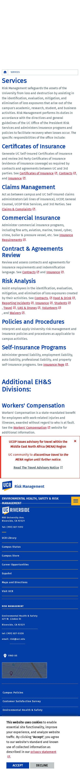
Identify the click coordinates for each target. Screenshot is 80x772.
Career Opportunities (15, 564)
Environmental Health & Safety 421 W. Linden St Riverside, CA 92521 (20, 620)
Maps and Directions (15, 582)
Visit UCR (7, 591)
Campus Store (10, 555)
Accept (18, 765)
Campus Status (11, 546)
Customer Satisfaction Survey (22, 701)
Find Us (12, 655)
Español (7, 573)
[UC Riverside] (9, 485)
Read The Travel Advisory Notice (36, 467)
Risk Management (29, 486)
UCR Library (9, 538)
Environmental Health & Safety (23, 710)
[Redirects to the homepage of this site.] (5, 72)
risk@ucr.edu (17, 639)
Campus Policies (13, 692)
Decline (42, 765)
